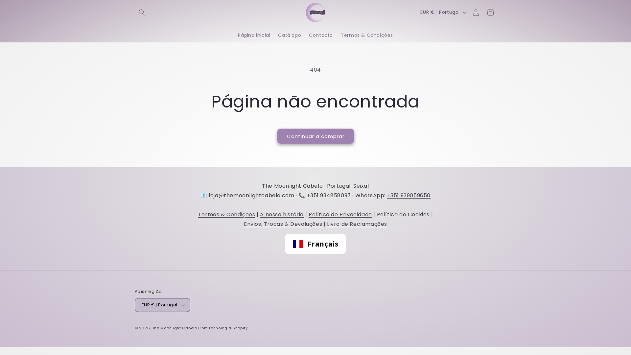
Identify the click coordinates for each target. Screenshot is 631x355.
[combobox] (315, 244)
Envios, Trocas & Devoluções (283, 224)
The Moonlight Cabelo (174, 328)
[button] (142, 12)
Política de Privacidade (340, 214)
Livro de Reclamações (357, 224)
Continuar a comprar (315, 136)
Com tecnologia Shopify (222, 328)
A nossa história (282, 214)
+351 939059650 (409, 195)
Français (323, 243)
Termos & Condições (226, 214)
